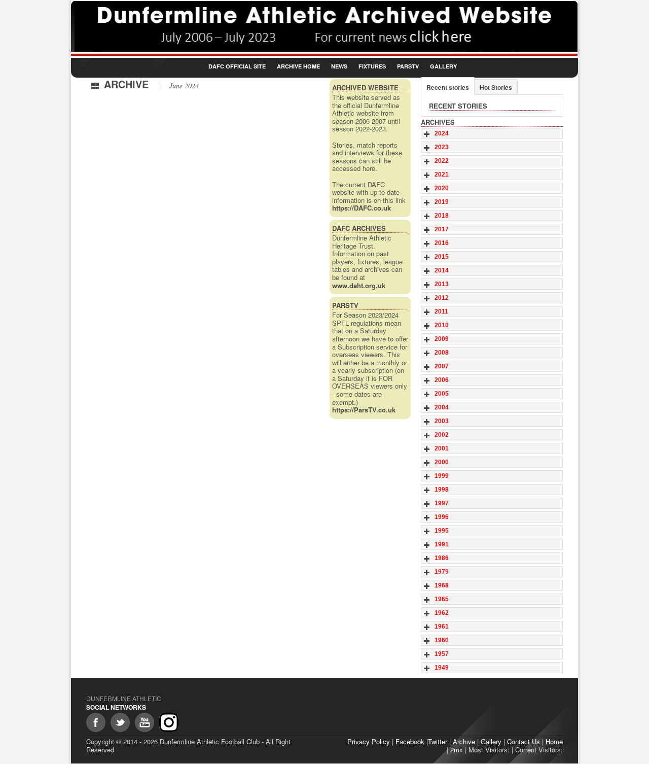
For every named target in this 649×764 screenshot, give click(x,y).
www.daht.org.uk (358, 285)
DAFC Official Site (237, 66)
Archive (464, 741)
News (339, 66)
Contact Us (523, 741)
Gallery (443, 66)
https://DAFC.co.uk (361, 208)
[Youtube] (144, 722)
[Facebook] (95, 722)
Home (554, 741)
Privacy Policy (368, 741)
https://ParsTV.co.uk (363, 409)
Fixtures (372, 66)
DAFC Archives (359, 228)
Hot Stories (496, 87)
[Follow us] (120, 722)
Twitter (437, 741)
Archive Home (298, 66)
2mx (456, 749)
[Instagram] (168, 722)
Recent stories (447, 87)
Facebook (409, 741)
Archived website (365, 87)
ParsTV (408, 66)
